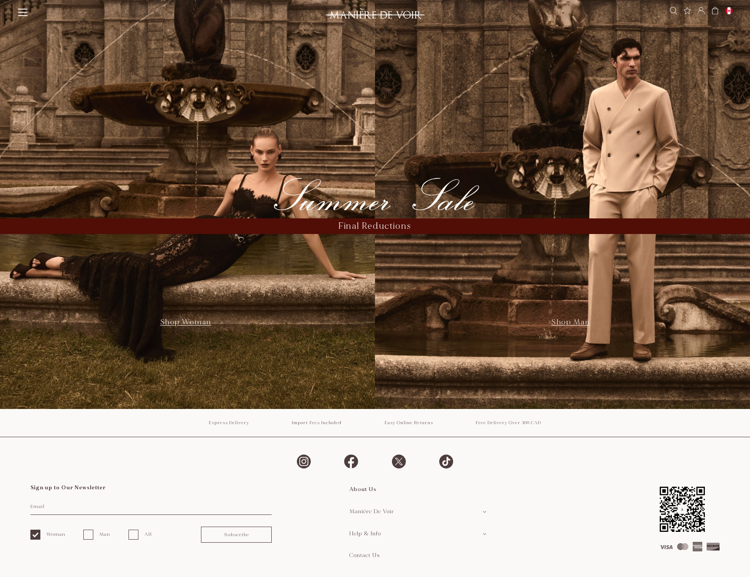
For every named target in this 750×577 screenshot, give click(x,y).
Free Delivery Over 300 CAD (508, 422)
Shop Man (570, 321)
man (104, 534)
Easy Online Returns (409, 422)
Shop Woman (185, 321)
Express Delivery (229, 422)
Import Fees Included (317, 422)
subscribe (236, 534)
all (148, 534)
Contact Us (364, 555)
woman (56, 534)
